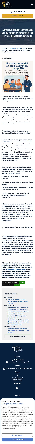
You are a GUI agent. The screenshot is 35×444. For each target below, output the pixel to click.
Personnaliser (18, 435)
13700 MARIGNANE (18, 368)
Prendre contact (17, 16)
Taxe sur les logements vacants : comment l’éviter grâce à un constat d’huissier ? (18, 301)
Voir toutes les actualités (17, 336)
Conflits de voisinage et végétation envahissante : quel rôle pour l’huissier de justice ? (18, 330)
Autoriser (22, 282)
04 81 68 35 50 (19, 12)
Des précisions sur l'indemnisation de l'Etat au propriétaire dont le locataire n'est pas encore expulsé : (18, 322)
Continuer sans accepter (8, 428)
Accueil (12, 48)
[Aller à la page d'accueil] (7, 4)
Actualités (18, 48)
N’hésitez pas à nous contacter (16, 269)
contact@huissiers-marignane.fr (18, 362)
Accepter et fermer (18, 439)
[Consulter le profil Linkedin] (17, 388)
